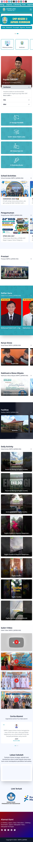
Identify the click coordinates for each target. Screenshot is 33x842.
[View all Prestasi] (31, 259)
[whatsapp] (11, 1)
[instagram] (4, 1)
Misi (4, 104)
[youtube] (7, 1)
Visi (4, 100)
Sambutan (7, 87)
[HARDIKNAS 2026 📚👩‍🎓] (14, 189)
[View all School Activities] (31, 178)
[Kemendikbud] (11, 798)
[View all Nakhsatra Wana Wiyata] (31, 376)
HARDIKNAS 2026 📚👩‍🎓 (11, 199)
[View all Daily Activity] (31, 449)
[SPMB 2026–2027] (14, 226)
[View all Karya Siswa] (31, 345)
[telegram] (9, 1)
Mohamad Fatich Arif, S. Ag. (11, 328)
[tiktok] (14, 1)
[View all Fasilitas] (31, 412)
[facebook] (2, 1)
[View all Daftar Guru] (31, 296)
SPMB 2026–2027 (8, 236)
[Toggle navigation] (30, 9)
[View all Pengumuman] (31, 215)
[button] (15, 33)
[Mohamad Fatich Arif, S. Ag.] (11, 312)
